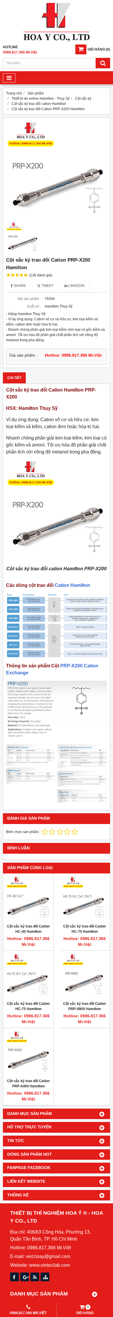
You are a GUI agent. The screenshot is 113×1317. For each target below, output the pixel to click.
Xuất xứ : (34, 306)
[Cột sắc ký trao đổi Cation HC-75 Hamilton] (84, 898)
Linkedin (76, 286)
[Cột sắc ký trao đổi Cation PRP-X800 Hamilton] (84, 976)
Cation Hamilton (72, 585)
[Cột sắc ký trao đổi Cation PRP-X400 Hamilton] (28, 1053)
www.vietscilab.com (49, 1265)
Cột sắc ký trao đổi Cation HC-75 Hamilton (84, 929)
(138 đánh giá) (40, 275)
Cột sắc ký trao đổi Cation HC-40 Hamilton (28, 929)
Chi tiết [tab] (14, 378)
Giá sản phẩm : (23, 355)
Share (19, 286)
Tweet (47, 286)
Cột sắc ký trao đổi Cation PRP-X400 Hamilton (28, 1083)
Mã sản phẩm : (29, 299)
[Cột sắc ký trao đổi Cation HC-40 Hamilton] (28, 898)
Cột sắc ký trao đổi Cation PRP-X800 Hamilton (84, 1006)
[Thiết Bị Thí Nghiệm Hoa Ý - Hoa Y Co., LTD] (56, 40)
